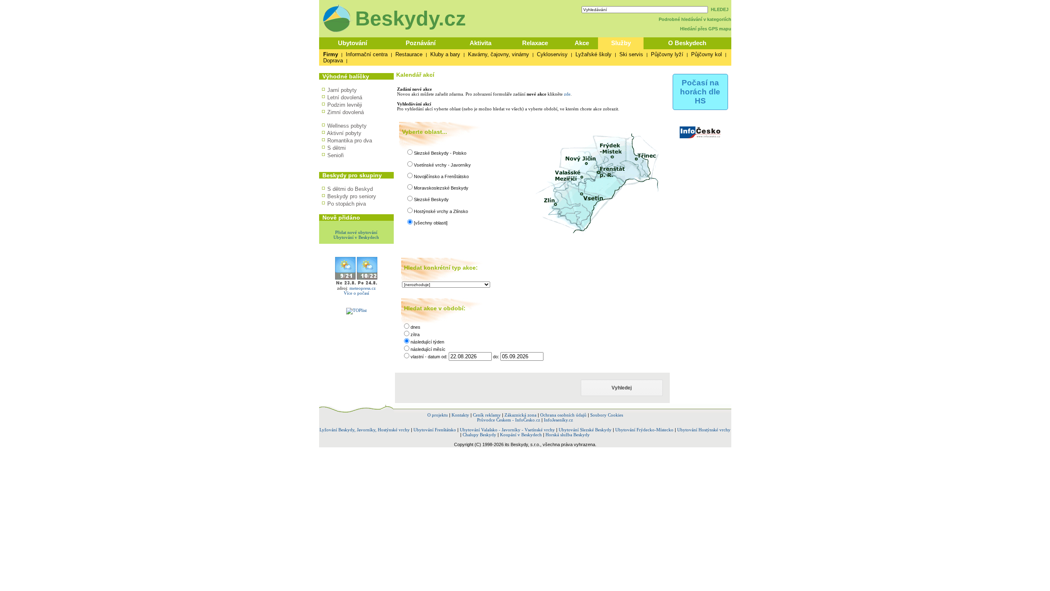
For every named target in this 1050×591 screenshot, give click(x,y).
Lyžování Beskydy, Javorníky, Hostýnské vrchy (365, 429)
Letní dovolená (344, 97)
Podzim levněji (344, 105)
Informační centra (367, 54)
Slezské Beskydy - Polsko (440, 153)
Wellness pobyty (347, 126)
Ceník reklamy (487, 414)
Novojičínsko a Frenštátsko (441, 176)
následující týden (427, 341)
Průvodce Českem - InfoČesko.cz (508, 419)
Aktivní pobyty (344, 133)
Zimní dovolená (345, 112)
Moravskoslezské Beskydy (441, 188)
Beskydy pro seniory (351, 196)
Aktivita (480, 42)
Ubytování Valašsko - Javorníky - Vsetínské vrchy (507, 429)
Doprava (333, 60)
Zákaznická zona (520, 414)
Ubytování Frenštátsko (434, 429)
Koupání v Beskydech (521, 434)
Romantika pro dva (349, 140)
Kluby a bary (445, 54)
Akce (582, 42)
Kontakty (460, 414)
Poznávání (421, 42)
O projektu (437, 414)
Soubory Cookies (606, 414)
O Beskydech (687, 42)
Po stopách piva (346, 204)
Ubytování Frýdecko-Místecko (644, 429)
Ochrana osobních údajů (563, 414)
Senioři (335, 155)
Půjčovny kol (706, 54)
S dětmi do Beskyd (350, 189)
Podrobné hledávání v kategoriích (695, 19)
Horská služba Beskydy (568, 434)
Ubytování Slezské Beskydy (585, 429)
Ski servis (631, 54)
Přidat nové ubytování (356, 232)
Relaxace (535, 42)
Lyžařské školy (593, 54)
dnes (415, 327)
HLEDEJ (719, 9)
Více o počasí (356, 293)
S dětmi (336, 148)
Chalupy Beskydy (479, 434)
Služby (621, 42)
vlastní (418, 356)
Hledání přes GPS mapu (705, 28)
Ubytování (352, 42)
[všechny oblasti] (430, 222)
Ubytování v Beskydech (356, 237)
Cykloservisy (552, 54)
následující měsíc (428, 349)
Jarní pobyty (342, 90)
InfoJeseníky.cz (558, 419)
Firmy (330, 54)
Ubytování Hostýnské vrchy (703, 429)
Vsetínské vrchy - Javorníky (442, 165)
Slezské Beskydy (431, 199)
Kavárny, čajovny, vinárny (498, 54)
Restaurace (408, 54)
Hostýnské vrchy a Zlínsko (441, 211)
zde (567, 94)
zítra (415, 334)
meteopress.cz (362, 288)
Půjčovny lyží (667, 54)
